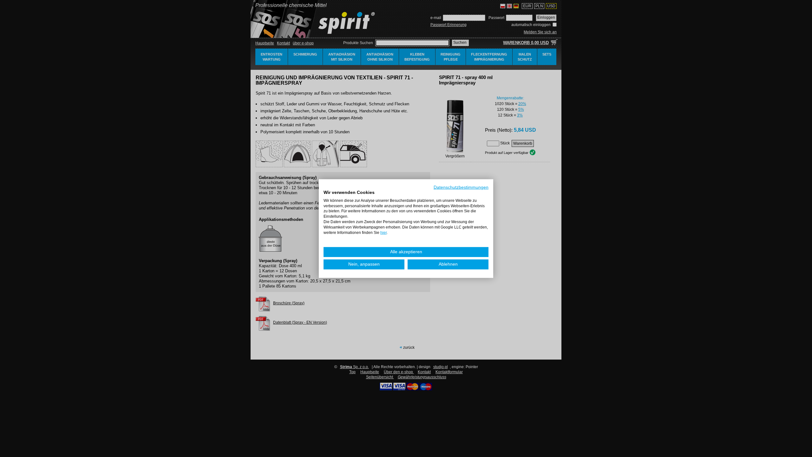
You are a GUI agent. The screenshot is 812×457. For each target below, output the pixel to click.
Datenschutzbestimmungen (461, 187)
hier (383, 232)
